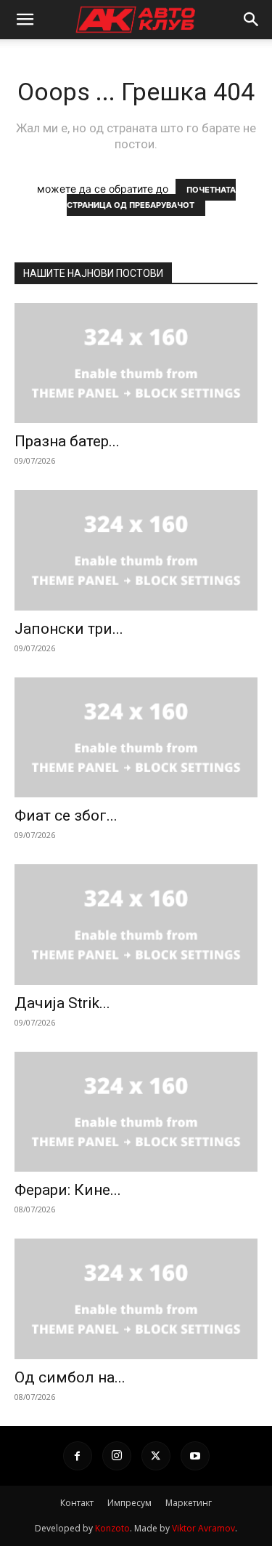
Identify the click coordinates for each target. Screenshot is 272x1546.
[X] (155, 1455)
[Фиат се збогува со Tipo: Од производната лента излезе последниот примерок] (136, 737)
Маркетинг (188, 1503)
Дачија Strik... (62, 1003)
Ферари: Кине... (68, 1190)
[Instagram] (116, 1455)
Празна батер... (67, 441)
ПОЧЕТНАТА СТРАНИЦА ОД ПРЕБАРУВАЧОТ (151, 197)
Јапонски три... (69, 628)
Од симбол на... (70, 1377)
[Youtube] (195, 1455)
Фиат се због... (66, 815)
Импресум (129, 1503)
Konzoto (112, 1528)
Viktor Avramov (203, 1528)
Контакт (77, 1503)
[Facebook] (77, 1455)
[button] (24, 19)
